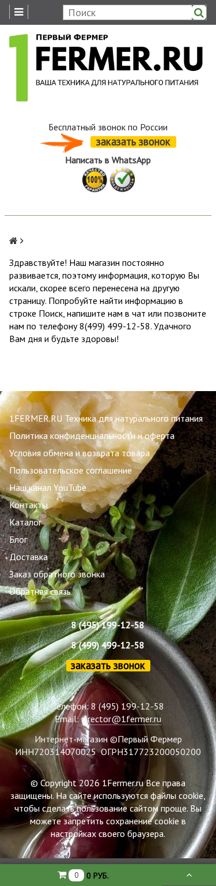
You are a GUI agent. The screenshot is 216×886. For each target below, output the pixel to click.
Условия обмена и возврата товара (79, 453)
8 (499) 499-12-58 (108, 645)
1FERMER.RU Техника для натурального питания (106, 418)
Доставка (28, 556)
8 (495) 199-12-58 (108, 624)
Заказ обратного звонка (57, 574)
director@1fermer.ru (121, 718)
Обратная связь (40, 591)
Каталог (25, 522)
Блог (18, 539)
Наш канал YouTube (47, 487)
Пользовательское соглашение (70, 470)
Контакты (28, 504)
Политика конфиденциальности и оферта (92, 435)
